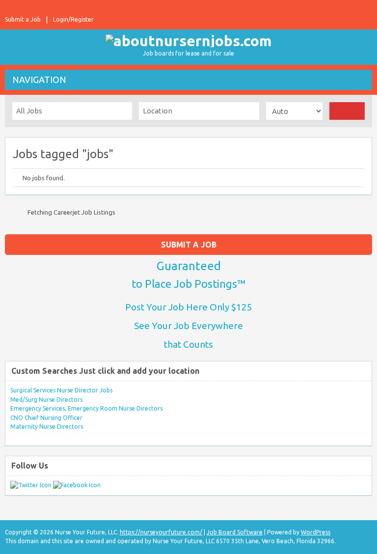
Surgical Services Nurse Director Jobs (61, 390)
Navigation (39, 79)
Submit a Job (23, 19)
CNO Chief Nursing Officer (46, 418)
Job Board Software (235, 532)
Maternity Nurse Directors (46, 426)
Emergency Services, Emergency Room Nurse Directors (86, 408)
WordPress (315, 532)
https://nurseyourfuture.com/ (161, 532)
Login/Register (73, 19)
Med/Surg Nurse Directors (46, 399)
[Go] (347, 111)
